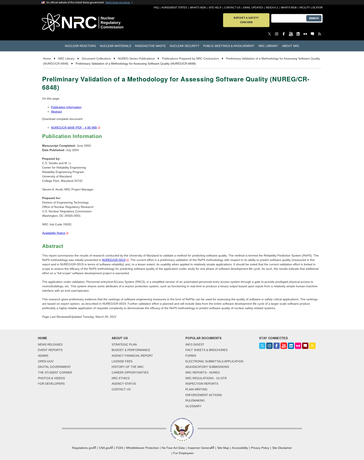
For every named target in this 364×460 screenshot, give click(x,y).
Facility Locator (311, 7)
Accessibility (240, 447)
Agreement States (174, 7)
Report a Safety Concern (246, 20)
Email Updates (253, 7)
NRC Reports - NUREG (202, 372)
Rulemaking (195, 400)
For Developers (51, 383)
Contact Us (232, 7)
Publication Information (66, 107)
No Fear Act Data (173, 447)
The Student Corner (55, 372)
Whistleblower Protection (142, 447)
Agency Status (124, 383)
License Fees (122, 361)
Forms (190, 355)
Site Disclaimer (282, 447)
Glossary (193, 406)
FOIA (119, 447)
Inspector (200, 447)
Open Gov (46, 361)
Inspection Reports (201, 383)
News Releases (50, 344)
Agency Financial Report (132, 355)
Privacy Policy (260, 447)
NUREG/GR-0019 (114, 260)
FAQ (156, 7)
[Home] (64, 23)
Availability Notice (53, 233)
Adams (43, 355)
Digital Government (54, 366)
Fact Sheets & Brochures (206, 350)
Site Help (215, 7)
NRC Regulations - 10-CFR (206, 378)
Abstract (56, 111)
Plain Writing (196, 389)
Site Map (223, 447)
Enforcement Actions (203, 395)
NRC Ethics (121, 378)
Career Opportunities (130, 372)
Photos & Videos (51, 378)
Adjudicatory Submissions (207, 366)
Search (314, 18)
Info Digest (194, 344)
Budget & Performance (131, 350)
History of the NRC (128, 366)
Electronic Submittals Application (214, 361)
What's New (198, 7)
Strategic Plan (124, 344)
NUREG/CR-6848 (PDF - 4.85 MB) (74, 127)
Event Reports (50, 350)
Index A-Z (272, 7)
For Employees (183, 453)
